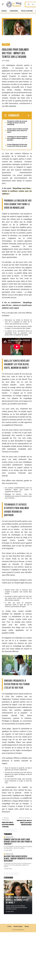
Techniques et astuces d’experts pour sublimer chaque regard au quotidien (17, 138)
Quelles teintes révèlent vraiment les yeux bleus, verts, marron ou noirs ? (17, 130)
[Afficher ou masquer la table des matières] (25, 116)
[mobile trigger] (3, 4)
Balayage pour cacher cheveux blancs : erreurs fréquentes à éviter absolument (18, 858)
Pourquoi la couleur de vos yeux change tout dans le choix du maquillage (17, 122)
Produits (6, 44)
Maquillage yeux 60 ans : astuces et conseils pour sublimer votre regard (17, 305)
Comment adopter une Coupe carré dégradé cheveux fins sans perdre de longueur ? (18, 841)
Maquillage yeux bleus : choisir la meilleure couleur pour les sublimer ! (17, 191)
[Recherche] (28, 4)
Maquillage (9, 837)
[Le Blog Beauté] (13, 4)
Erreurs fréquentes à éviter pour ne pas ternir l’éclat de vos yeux (17, 145)
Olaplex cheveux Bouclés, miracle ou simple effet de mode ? (18, 900)
